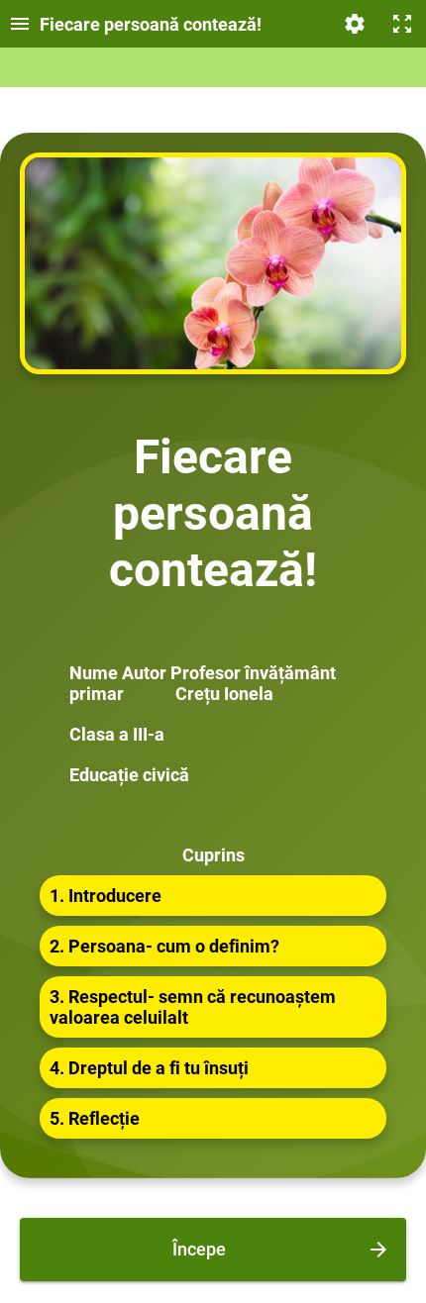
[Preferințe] (354, 24)
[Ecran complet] (402, 24)
